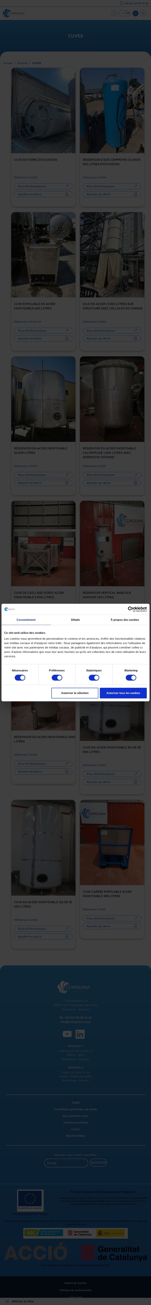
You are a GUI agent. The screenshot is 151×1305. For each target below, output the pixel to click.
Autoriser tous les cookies (123, 693)
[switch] (57, 678)
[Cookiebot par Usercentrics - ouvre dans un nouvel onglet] (131, 609)
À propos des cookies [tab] (125, 619)
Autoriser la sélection (75, 693)
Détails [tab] (75, 619)
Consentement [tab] (26, 619)
